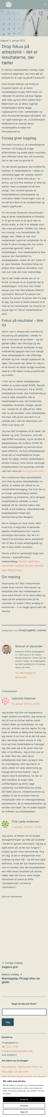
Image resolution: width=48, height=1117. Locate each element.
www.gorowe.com (33, 470)
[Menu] (44, 4)
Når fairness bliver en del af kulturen (24, 1076)
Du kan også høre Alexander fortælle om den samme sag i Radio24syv (22, 566)
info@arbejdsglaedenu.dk (17, 1051)
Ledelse (41, 630)
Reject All (24, 1112)
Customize (24, 1106)
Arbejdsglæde (27, 630)
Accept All (24, 1099)
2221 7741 (12, 1046)
